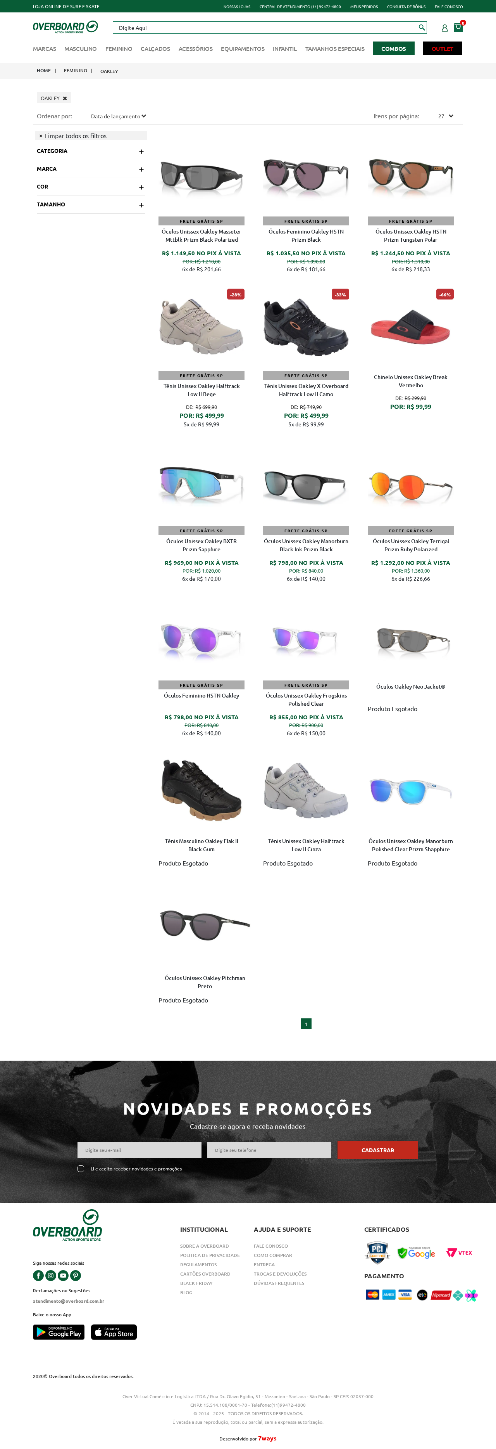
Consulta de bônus (406, 6)
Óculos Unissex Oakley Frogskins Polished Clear (306, 699)
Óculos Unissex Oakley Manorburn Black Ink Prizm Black (306, 545)
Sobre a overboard (204, 1246)
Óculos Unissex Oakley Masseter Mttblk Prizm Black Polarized (201, 235)
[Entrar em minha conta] (445, 27)
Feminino (119, 48)
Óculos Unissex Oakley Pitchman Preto (205, 982)
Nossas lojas (237, 6)
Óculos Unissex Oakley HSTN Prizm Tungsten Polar (410, 235)
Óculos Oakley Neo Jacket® (410, 686)
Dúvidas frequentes (279, 1283)
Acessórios (196, 48)
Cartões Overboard (205, 1274)
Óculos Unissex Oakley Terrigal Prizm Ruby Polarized (411, 545)
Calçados (155, 48)
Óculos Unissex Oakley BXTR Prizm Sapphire (201, 545)
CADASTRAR (378, 1149)
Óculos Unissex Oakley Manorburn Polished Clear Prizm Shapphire (411, 845)
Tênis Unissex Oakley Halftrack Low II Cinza (306, 845)
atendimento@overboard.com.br (68, 1301)
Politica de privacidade (210, 1255)
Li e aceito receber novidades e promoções (136, 1169)
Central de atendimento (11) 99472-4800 (300, 6)
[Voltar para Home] (65, 26)
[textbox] (270, 27)
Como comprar (273, 1255)
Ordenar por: (54, 115)
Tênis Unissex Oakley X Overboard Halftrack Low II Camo (306, 390)
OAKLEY (109, 71)
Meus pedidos (364, 6)
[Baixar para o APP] (62, 1333)
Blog (186, 1292)
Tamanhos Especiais (335, 48)
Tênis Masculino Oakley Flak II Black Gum (201, 845)
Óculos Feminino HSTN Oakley (201, 695)
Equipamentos (242, 48)
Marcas (44, 48)
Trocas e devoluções (280, 1274)
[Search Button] (422, 27)
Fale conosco (449, 6)
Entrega (264, 1264)
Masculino (80, 48)
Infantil (285, 48)
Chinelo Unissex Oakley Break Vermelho (411, 381)
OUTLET (442, 48)
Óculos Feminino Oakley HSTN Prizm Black (306, 235)
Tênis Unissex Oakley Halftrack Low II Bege (202, 390)
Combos (393, 48)
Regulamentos (198, 1264)
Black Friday (196, 1283)
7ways (267, 1438)
